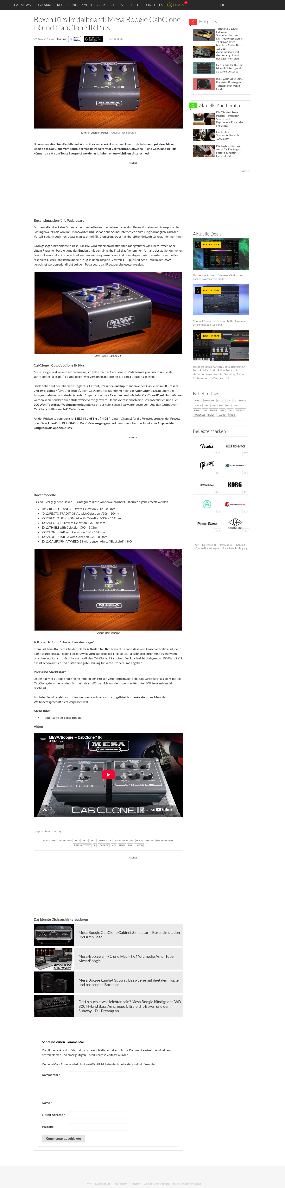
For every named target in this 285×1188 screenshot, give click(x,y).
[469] (207, 465)
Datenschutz (209, 544)
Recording (67, 5)
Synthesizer (93, 5)
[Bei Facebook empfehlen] (160, 831)
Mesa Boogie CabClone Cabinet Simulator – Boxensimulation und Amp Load (129, 934)
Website (48, 1126)
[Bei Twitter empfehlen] (175, 831)
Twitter (259, 5)
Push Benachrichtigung (235, 548)
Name (47, 1102)
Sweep (164, 246)
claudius (61, 39)
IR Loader (111, 264)
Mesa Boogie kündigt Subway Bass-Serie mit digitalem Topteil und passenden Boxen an (129, 982)
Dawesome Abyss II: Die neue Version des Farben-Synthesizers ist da (218, 261)
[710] (207, 445)
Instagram (244, 5)
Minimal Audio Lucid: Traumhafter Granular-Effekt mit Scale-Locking (220, 307)
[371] (207, 504)
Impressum (226, 544)
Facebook (251, 5)
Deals (178, 5)
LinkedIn (235, 5)
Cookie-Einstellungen (207, 548)
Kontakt (240, 544)
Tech (135, 5)
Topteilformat (79, 148)
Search (279, 5)
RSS (269, 5)
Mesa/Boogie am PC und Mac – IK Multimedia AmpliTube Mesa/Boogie (126, 958)
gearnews (21, 5)
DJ (112, 5)
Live (122, 5)
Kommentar (51, 1075)
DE (223, 5)
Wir (196, 544)
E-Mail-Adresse (53, 1114)
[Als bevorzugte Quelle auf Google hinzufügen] (93, 39)
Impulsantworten (77, 232)
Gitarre (45, 5)
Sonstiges (153, 5)
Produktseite (50, 717)
